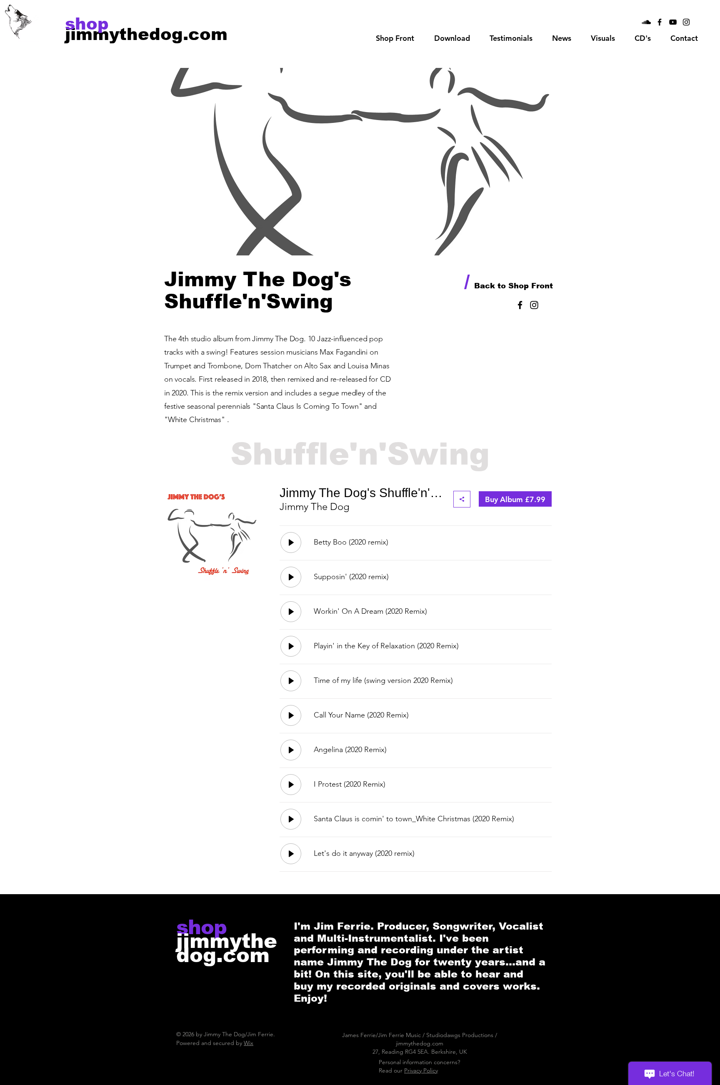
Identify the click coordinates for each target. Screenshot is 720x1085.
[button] (452, 38)
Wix (248, 1043)
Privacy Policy (421, 1070)
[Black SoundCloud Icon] (646, 22)
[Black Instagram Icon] (686, 22)
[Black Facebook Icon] (659, 22)
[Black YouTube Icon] (673, 22)
